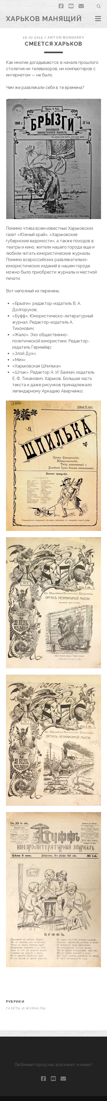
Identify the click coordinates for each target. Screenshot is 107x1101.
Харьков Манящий (44, 19)
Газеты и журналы (26, 1008)
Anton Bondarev (66, 37)
